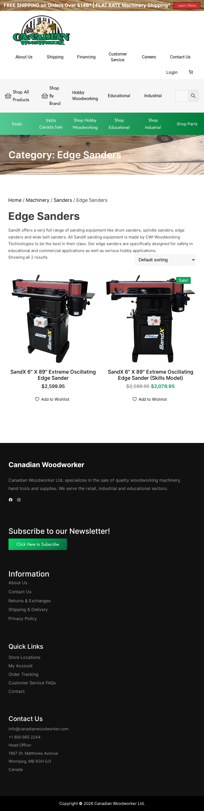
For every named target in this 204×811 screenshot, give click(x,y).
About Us (17, 582)
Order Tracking (23, 674)
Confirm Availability (53, 378)
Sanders (63, 200)
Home (15, 200)
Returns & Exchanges (29, 600)
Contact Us (19, 591)
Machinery (37, 200)
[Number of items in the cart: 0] (191, 72)
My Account (20, 665)
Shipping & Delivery (28, 609)
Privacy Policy (22, 618)
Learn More (187, 5)
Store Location (23, 657)
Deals (17, 123)
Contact (16, 691)
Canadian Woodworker (46, 464)
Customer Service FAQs (32, 682)
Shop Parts (187, 123)
